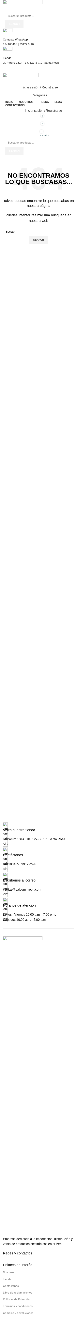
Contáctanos (11, 1285)
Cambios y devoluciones (18, 1312)
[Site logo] (22, 5)
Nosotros (8, 1272)
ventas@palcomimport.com (22, 889)
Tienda (7, 1279)
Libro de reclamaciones (17, 1292)
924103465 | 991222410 (18, 44)
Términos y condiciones (18, 1306)
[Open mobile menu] (38, 69)
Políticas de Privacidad (17, 1299)
